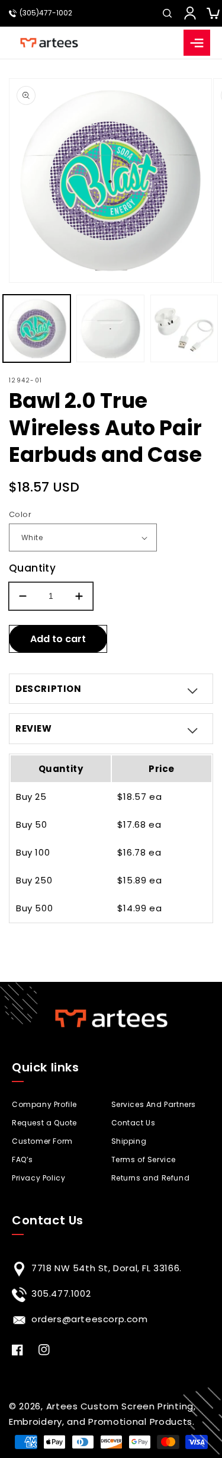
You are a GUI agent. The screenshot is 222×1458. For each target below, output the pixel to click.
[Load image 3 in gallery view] (184, 328)
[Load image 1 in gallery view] (36, 328)
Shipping (129, 1141)
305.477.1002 (61, 1293)
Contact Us (133, 1123)
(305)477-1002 (46, 13)
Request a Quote (44, 1123)
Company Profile (44, 1104)
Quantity (32, 568)
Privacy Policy (38, 1178)
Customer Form (42, 1141)
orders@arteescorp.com (89, 1319)
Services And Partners (154, 1104)
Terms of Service (143, 1159)
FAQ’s (22, 1159)
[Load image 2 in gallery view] (110, 328)
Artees (62, 1406)
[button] (167, 13)
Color (20, 514)
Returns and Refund (150, 1178)
